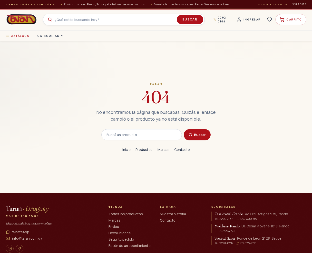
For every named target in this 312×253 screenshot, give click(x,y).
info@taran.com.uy (27, 238)
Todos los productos (125, 214)
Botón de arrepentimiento (129, 245)
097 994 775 (226, 231)
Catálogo (20, 36)
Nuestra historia (173, 214)
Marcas (163, 149)
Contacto (182, 149)
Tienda (115, 206)
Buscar (190, 19)
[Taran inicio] (21, 19)
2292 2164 (299, 4)
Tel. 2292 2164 (224, 219)
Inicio (126, 149)
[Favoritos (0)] (269, 19)
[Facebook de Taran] (19, 249)
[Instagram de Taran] (10, 249)
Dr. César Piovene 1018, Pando (266, 226)
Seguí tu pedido (121, 239)
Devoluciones (119, 233)
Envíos (113, 226)
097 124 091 (248, 243)
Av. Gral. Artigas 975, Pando (266, 214)
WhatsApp (20, 232)
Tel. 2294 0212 (224, 243)
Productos (144, 149)
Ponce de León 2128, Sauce (259, 238)
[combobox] (124, 19)
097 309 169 (248, 219)
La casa (168, 206)
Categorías (48, 36)
